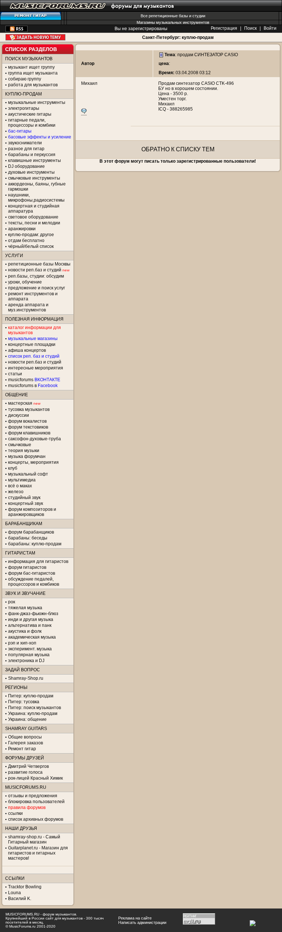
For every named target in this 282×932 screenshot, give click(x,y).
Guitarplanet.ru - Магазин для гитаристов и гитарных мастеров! (38, 853)
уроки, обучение (25, 282)
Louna (14, 892)
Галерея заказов (25, 742)
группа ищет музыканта (33, 73)
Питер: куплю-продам (30, 695)
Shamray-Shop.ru (25, 678)
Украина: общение (27, 719)
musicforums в (33, 385)
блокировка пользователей (36, 801)
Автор (87, 63)
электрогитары (23, 108)
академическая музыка (32, 637)
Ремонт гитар (22, 748)
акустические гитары (29, 114)
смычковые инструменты (34, 178)
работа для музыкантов (33, 84)
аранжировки (22, 228)
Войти (270, 28)
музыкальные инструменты (36, 102)
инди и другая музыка (30, 619)
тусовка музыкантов (29, 409)
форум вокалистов (27, 421)
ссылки (15, 813)
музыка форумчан (27, 456)
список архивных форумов (35, 819)
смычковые (19, 444)
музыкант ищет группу (31, 67)
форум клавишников (29, 433)
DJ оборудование (26, 166)
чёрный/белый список (31, 246)
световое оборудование (33, 217)
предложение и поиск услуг (36, 287)
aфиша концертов (27, 350)
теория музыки (23, 450)
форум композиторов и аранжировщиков (32, 512)
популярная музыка (29, 654)
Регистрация (224, 28)
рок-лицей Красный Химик (35, 778)
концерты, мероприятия (33, 462)
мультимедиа (22, 480)
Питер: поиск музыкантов (34, 707)
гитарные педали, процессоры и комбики (31, 123)
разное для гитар (26, 148)
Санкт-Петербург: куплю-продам (178, 37)
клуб (12, 468)
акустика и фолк (24, 631)
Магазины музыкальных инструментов (173, 22)
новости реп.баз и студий (34, 362)
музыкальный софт (28, 474)
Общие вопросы (25, 737)
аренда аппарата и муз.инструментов (28, 307)
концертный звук (25, 503)
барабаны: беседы (27, 538)
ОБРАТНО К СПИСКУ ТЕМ (177, 149)
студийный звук (24, 497)
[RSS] (17, 30)
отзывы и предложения (32, 795)
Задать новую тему (35, 37)
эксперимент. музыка (30, 648)
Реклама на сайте (135, 918)
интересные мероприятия (35, 368)
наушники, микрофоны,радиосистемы (36, 197)
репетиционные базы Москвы (39, 264)
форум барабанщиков (31, 532)
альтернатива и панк (29, 625)
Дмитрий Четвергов (28, 766)
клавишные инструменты (34, 160)
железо (16, 491)
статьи (15, 373)
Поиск (250, 28)
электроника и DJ (26, 660)
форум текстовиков (28, 427)
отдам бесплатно (26, 240)
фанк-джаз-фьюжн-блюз (33, 613)
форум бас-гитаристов (31, 573)
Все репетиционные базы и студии (173, 16)
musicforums (34, 379)
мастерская (20, 403)
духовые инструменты (31, 172)
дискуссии (18, 415)
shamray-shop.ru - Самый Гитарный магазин (34, 839)
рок (11, 601)
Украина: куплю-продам (32, 713)
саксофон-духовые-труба (34, 438)
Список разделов (31, 49)
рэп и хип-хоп (22, 643)
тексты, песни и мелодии (34, 222)
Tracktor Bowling (24, 886)
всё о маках (20, 485)
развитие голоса (25, 772)
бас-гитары (20, 131)
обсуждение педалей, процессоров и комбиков (33, 582)
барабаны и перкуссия (31, 154)
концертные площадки (31, 344)
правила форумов (27, 807)
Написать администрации (142, 922)
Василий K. (19, 898)
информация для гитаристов (38, 561)
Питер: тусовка (23, 701)
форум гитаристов (27, 567)
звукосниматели (25, 142)
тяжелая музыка (25, 607)
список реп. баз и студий (33, 356)
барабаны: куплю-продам (34, 543)
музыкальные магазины (33, 338)
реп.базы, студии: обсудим (36, 276)
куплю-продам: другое (31, 234)
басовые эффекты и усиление (39, 137)
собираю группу (24, 79)
